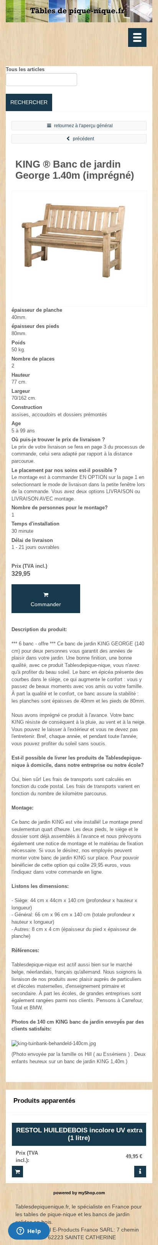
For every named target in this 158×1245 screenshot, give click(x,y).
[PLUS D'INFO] (140, 1171)
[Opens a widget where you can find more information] (29, 1231)
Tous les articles (25, 69)
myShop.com (91, 1192)
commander (46, 604)
